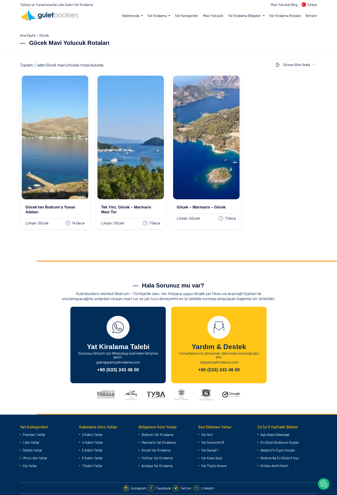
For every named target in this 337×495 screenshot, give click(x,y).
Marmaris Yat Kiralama (158, 442)
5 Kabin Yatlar (92, 450)
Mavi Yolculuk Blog (284, 5)
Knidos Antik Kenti (274, 466)
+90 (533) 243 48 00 (118, 369)
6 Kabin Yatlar (92, 458)
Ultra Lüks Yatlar (35, 458)
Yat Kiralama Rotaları (285, 15)
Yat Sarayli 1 (210, 450)
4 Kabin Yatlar (92, 442)
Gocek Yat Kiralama (156, 450)
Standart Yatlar (34, 434)
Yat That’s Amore (214, 466)
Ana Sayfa (27, 35)
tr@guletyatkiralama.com (219, 362)
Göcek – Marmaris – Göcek (201, 207)
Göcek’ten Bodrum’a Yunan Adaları (50, 209)
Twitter (185, 488)
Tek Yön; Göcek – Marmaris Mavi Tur (126, 209)
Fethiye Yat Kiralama (157, 458)
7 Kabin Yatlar (92, 466)
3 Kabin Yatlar (92, 434)
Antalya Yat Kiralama (157, 466)
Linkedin (207, 488)
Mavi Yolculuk (213, 15)
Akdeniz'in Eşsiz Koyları (277, 450)
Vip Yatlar (30, 466)
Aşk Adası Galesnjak (275, 434)
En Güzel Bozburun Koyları (279, 442)
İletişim (311, 15)
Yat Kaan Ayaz (211, 458)
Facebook (163, 488)
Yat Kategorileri (186, 15)
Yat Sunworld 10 (212, 442)
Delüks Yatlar (32, 450)
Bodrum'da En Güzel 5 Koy (279, 458)
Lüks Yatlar (31, 442)
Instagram (138, 488)
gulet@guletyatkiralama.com (118, 362)
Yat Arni (207, 434)
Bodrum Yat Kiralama (157, 434)
